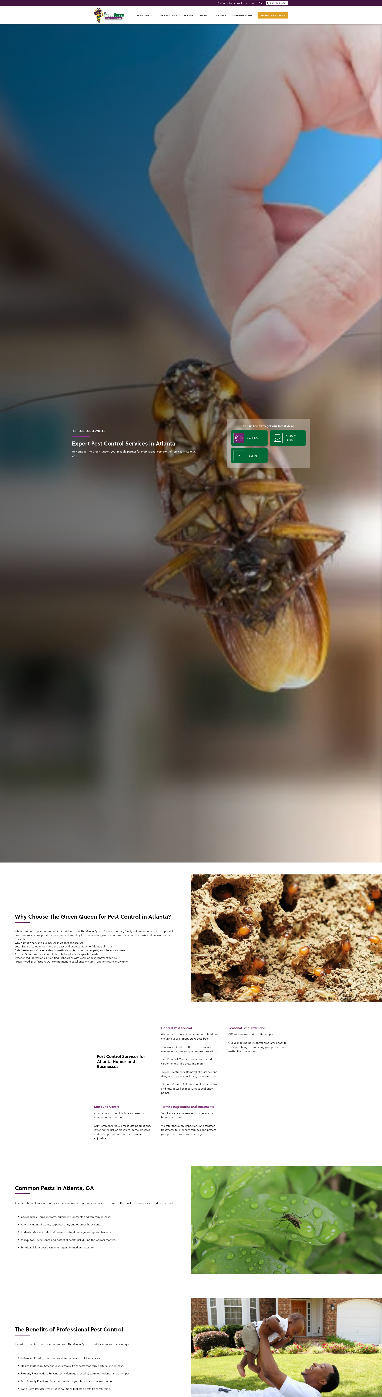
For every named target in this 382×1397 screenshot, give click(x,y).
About (203, 15)
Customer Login (242, 15)
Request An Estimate (273, 15)
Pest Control (145, 15)
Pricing (188, 15)
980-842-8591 (278, 3)
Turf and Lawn (168, 15)
